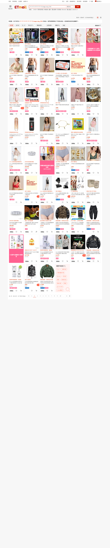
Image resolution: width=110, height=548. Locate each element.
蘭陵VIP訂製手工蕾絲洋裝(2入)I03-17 (77, 46)
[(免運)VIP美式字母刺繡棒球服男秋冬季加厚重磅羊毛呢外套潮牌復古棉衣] (93, 242)
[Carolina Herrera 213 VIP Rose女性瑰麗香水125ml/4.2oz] (16, 124)
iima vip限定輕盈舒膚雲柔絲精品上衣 (16, 164)
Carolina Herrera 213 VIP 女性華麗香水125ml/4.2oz (46, 105)
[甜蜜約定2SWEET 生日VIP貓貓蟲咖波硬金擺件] (31, 242)
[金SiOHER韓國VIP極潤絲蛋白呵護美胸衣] (93, 153)
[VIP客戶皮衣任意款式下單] (78, 65)
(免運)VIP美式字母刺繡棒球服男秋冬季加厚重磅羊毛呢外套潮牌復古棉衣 (93, 253)
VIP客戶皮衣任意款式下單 (76, 75)
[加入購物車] (21, 54)
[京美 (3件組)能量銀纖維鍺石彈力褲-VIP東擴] (93, 65)
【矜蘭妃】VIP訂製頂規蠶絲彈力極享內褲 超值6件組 (62, 164)
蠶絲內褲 (59, 283)
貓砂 (50, 9)
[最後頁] (69, 296)
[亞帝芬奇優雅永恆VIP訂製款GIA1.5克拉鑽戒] (31, 153)
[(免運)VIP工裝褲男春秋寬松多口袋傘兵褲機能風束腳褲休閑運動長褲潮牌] (93, 212)
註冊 (67, 1)
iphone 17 (75, 9)
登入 (63, 1)
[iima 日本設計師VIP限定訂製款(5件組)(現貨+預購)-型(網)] (62, 242)
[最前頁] (28, 296)
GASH (35, 9)
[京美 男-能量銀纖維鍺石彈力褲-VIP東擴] (31, 65)
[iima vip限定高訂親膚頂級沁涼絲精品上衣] (47, 183)
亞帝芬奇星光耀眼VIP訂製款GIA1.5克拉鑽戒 (15, 223)
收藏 (92, 1)
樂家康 (46, 9)
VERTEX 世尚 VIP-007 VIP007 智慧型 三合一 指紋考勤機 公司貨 (31, 105)
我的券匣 (79, 1)
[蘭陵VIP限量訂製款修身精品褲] (62, 94)
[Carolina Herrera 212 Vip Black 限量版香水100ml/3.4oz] (31, 124)
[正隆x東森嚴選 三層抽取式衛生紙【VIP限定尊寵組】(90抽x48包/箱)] (62, 65)
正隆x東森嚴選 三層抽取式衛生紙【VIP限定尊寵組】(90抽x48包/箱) (62, 76)
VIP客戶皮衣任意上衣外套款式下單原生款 (31, 194)
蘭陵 (58, 279)
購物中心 (57, 25)
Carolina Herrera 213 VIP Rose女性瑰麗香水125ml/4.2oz (16, 135)
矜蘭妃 (64, 283)
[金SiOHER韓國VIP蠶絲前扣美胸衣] (16, 65)
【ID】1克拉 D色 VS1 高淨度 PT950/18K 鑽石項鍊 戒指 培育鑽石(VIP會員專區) (78, 194)
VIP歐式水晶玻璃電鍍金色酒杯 (77, 163)
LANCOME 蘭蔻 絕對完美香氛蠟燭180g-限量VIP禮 (93, 194)
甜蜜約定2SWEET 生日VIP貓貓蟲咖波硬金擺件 (32, 253)
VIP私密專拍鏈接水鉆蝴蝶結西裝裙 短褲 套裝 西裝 (31, 282)
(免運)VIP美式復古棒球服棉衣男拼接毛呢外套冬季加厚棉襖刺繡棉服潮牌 (62, 223)
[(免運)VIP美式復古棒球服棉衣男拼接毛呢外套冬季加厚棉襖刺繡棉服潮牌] (62, 212)
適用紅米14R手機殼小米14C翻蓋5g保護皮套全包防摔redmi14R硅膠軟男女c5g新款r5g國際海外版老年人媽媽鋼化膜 (46, 46)
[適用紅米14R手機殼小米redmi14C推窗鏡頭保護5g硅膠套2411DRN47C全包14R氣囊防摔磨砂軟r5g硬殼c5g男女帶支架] (31, 35)
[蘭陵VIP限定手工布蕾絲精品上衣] (93, 124)
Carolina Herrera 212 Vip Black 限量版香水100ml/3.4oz (31, 135)
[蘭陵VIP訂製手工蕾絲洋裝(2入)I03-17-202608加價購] (16, 94)
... (63, 296)
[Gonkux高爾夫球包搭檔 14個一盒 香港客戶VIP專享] (62, 183)
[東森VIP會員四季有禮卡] (16, 35)
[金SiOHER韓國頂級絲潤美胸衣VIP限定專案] (16, 183)
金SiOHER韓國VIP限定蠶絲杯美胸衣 (46, 135)
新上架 (23, 25)
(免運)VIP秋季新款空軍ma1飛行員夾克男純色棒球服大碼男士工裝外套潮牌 (47, 282)
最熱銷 (17, 25)
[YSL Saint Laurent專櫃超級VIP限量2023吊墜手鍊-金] (62, 124)
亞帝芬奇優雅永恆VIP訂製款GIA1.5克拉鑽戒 (31, 164)
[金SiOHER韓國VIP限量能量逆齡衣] (47, 65)
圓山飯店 (69, 9)
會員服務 (85, 1)
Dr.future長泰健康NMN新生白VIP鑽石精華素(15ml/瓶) (46, 253)
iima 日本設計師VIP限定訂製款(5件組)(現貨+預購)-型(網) (62, 253)
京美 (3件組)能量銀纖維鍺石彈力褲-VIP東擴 (93, 76)
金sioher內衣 (60, 286)
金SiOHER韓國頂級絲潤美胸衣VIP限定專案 (16, 194)
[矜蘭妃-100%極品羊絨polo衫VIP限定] (78, 94)
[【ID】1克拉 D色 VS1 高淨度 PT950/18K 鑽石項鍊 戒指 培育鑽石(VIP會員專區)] (78, 183)
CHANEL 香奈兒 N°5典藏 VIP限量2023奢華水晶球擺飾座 (93, 105)
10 (60, 296)
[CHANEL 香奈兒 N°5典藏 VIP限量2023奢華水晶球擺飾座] (93, 94)
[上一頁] (31, 296)
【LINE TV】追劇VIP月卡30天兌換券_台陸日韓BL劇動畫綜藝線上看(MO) (77, 253)
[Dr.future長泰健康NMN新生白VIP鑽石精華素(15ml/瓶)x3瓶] (16, 271)
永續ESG (25, 1)
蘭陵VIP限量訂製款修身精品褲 (62, 104)
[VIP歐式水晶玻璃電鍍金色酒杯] (78, 153)
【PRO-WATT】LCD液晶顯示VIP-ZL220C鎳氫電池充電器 (77, 223)
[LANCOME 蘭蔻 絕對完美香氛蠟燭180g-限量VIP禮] (93, 183)
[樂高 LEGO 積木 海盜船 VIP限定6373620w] (78, 124)
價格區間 (39, 25)
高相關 (11, 25)
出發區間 (49, 25)
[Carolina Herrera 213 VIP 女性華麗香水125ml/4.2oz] (47, 94)
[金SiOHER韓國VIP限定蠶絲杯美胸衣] (47, 124)
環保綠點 (14, 1)
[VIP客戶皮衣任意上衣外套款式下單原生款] (31, 183)
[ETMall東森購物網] (21, 7)
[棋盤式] (97, 17)
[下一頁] (66, 296)
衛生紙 (64, 276)
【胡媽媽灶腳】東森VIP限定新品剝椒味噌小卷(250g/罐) (31, 223)
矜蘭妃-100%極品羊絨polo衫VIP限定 (77, 105)
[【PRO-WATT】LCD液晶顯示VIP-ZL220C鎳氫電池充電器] (78, 212)
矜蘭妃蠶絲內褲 (60, 272)
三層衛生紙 (63, 269)
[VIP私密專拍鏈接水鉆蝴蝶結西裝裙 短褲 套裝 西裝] (31, 271)
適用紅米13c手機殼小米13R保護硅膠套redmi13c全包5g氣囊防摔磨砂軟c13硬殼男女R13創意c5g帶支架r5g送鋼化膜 (62, 46)
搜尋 (78, 6)
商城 (64, 25)
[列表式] (100, 17)
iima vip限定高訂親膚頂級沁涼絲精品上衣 (46, 194)
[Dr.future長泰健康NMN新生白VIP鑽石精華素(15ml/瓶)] (47, 242)
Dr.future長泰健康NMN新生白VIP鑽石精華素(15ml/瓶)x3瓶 (15, 282)
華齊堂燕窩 (40, 9)
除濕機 (59, 9)
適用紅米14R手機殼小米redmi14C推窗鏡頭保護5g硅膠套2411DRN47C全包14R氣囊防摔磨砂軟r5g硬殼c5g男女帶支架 (31, 46)
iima (58, 269)
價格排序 (30, 25)
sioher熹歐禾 (60, 290)
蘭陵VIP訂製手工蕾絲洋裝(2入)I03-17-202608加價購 (15, 105)
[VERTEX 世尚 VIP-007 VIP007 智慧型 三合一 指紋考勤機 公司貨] (31, 94)
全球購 (20, 1)
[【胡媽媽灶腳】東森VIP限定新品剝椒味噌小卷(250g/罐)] (31, 212)
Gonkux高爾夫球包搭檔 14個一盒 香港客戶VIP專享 (62, 194)
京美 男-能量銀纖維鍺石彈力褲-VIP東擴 (31, 76)
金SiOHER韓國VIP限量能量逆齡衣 (46, 76)
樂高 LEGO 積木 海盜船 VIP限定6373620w (77, 135)
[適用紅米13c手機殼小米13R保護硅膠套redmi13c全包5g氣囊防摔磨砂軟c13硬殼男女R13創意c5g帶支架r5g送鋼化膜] (62, 35)
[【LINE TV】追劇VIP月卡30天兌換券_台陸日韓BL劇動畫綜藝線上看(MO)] (78, 242)
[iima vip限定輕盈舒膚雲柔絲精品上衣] (16, 153)
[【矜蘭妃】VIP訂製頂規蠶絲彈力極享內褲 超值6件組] (62, 153)
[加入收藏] (16, 54)
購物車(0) (98, 1)
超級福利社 (72, 1)
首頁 (10, 1)
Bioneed (64, 9)
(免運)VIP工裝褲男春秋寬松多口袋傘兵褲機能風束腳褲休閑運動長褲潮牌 (93, 223)
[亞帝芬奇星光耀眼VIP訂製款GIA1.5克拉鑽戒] (16, 212)
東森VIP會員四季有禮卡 (14, 45)
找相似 (27, 55)
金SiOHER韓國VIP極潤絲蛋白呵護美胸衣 (93, 164)
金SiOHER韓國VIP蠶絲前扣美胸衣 (16, 76)
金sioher (59, 276)
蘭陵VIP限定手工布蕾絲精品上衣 (93, 135)
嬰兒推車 (54, 9)
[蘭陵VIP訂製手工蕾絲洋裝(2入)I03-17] (78, 35)
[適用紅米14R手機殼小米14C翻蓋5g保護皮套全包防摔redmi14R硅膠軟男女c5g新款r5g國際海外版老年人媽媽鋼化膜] (47, 35)
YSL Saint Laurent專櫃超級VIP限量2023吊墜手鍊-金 (62, 135)
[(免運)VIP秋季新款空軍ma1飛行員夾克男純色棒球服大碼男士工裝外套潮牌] (47, 271)
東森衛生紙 (64, 279)
